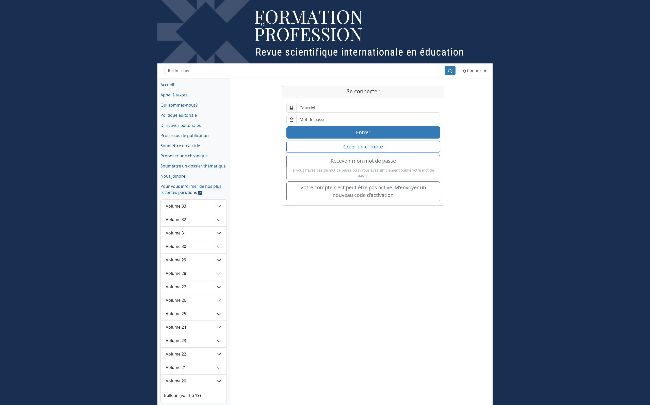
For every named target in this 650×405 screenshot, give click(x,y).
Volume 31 (176, 233)
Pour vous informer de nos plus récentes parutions (190, 189)
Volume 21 (176, 367)
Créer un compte (363, 146)
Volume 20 (176, 381)
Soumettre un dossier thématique (193, 166)
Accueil (167, 85)
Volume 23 (176, 340)
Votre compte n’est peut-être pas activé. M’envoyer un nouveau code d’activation (363, 191)
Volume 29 (176, 260)
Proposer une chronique (184, 156)
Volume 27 (176, 287)
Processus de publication (184, 135)
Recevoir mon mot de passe (363, 160)
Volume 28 (176, 273)
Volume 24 (176, 327)
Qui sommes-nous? (179, 105)
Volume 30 (176, 246)
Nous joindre (172, 176)
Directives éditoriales (180, 125)
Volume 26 (176, 300)
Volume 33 (176, 206)
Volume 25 (176, 313)
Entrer (363, 132)
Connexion (477, 70)
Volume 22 (176, 354)
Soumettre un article (180, 145)
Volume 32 (176, 219)
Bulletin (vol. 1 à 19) (182, 395)
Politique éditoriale (178, 115)
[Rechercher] (450, 70)
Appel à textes (173, 95)
